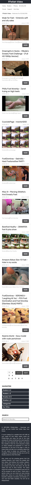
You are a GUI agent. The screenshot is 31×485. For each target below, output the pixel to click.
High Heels (17, 113)
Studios (4, 150)
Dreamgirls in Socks (8, 78)
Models (4, 251)
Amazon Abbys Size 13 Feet (15, 287)
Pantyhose (18, 363)
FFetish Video (15, 1)
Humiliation (5, 80)
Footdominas (11, 183)
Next (26, 373)
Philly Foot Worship (7, 113)
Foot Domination (16, 325)
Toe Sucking (5, 218)
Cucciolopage (12, 150)
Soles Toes (14, 42)
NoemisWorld (6, 363)
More (26, 45)
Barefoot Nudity (12, 251)
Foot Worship (14, 218)
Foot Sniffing (13, 80)
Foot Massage (6, 42)
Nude (12, 363)
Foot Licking (18, 78)
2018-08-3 (5, 23)
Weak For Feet (23, 42)
